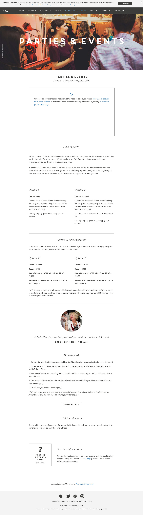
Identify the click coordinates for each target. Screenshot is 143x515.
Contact (119, 11)
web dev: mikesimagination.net (46, 509)
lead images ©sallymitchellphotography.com (93, 509)
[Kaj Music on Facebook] (60, 496)
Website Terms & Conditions (61, 501)
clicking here (74, 5)
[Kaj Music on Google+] (75, 496)
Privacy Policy (76, 501)
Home (22, 11)
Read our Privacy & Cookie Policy (40, 5)
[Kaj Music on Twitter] (68, 496)
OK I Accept (124, 4)
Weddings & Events (75, 11)
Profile (32, 11)
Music (58, 11)
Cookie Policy (87, 501)
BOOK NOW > (71, 405)
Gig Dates (45, 11)
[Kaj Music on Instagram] (82, 496)
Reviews (94, 11)
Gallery (107, 11)
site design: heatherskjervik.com (67, 509)
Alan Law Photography (84, 484)
